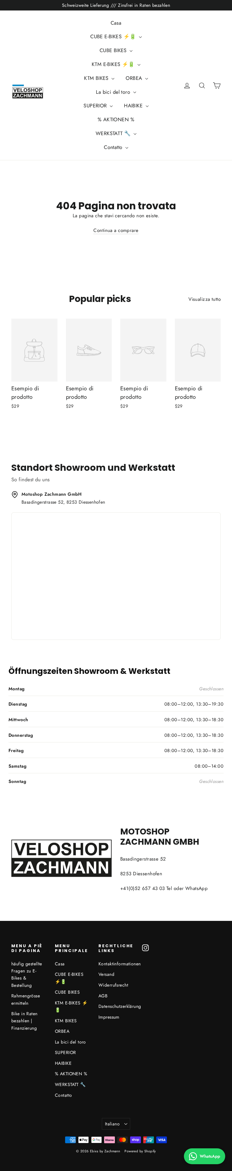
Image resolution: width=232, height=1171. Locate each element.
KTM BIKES (97, 78)
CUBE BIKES (114, 50)
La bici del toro (114, 92)
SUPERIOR (95, 105)
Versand (106, 974)
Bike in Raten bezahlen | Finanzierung (24, 1020)
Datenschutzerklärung (116, 1006)
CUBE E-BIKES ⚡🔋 (114, 36)
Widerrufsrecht (113, 985)
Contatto (114, 147)
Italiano (112, 1124)
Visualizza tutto (204, 299)
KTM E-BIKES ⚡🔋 (114, 64)
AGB (103, 996)
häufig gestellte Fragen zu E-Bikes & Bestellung (26, 975)
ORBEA (135, 78)
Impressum (108, 1017)
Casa (116, 23)
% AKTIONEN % (116, 119)
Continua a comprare (115, 230)
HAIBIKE (134, 105)
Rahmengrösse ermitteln (25, 999)
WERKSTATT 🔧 (114, 133)
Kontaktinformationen (116, 964)
